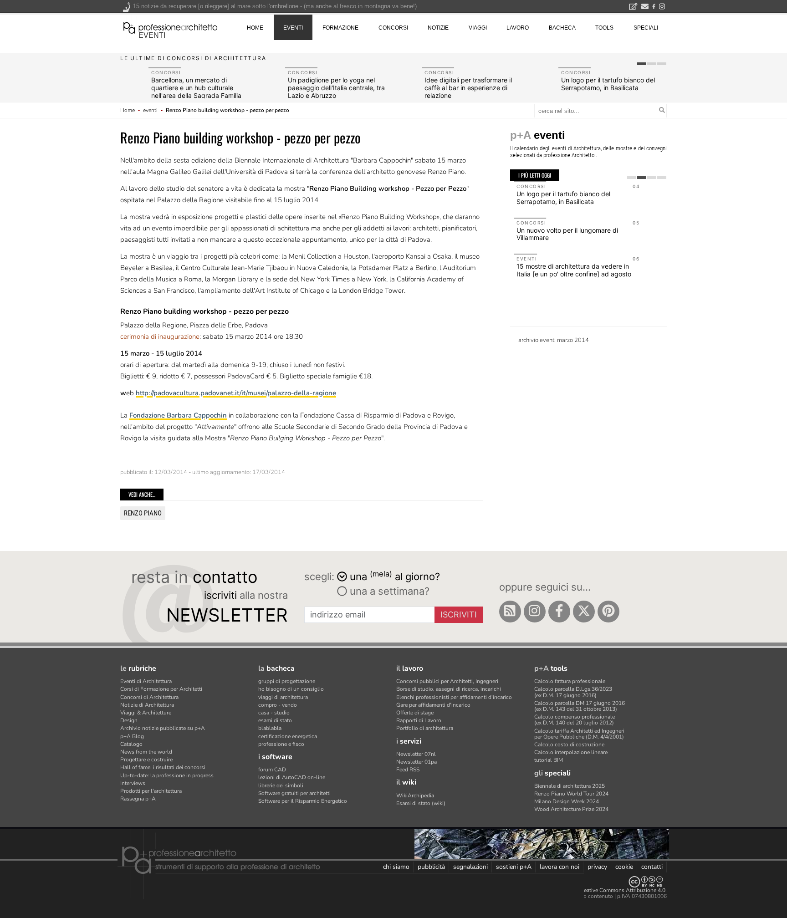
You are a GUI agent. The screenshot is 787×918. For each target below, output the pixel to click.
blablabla (269, 728)
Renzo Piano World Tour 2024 (571, 793)
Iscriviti (458, 614)
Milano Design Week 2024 (566, 801)
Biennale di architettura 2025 (569, 786)
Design (129, 720)
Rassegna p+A (138, 798)
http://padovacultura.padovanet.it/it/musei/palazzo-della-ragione (236, 393)
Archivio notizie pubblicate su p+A (162, 728)
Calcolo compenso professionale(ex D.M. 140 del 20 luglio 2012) (574, 719)
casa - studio (274, 712)
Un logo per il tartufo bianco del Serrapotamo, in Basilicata (608, 84)
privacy (597, 866)
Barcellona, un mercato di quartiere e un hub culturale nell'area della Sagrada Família (196, 87)
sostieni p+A (513, 866)
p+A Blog (132, 736)
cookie (624, 866)
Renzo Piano (143, 513)
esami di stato (275, 720)
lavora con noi (559, 866)
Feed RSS (407, 769)
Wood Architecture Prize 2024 (571, 809)
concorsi (393, 28)
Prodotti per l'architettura (151, 791)
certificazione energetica (287, 736)
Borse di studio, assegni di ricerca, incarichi (448, 689)
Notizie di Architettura (147, 705)
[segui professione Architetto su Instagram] (535, 611)
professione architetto (170, 27)
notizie (438, 28)
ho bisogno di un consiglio (291, 689)
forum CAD (272, 769)
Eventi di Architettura (146, 681)
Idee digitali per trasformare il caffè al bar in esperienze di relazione (468, 87)
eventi (151, 35)
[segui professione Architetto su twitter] (584, 611)
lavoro (517, 28)
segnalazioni (470, 866)
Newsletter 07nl (416, 754)
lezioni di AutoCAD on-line (291, 777)
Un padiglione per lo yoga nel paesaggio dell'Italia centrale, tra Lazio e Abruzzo (336, 87)
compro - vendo (277, 705)
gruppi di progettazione (286, 681)
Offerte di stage (415, 712)
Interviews (132, 783)
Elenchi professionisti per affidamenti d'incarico (454, 697)
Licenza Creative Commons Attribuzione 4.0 (611, 890)
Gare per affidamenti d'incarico (433, 705)
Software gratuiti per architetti (294, 793)
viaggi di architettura (283, 697)
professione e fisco (281, 744)
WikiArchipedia (415, 795)
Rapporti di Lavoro (418, 720)
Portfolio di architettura (424, 728)
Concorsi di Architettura (149, 697)
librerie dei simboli (280, 785)
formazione (340, 28)
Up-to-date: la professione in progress (167, 775)
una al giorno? (395, 575)
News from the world (146, 751)
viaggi (478, 28)
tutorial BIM (548, 760)
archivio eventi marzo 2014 (553, 340)
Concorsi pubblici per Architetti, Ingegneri (447, 681)
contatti (652, 866)
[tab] (641, 63)
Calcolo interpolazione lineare (571, 752)
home (255, 28)
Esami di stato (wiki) (420, 803)
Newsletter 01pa (416, 761)
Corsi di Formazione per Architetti (161, 689)
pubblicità (431, 866)
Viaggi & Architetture (145, 712)
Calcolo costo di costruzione (569, 744)
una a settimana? (388, 591)
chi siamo (396, 866)
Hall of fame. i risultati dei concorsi (162, 767)
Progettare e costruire (146, 759)
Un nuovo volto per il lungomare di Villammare (563, 234)
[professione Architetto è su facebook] (559, 611)
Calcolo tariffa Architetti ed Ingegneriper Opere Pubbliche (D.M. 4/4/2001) (579, 733)
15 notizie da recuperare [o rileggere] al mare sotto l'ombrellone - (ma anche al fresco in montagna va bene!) (275, 6)
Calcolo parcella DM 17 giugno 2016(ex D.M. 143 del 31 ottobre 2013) (579, 706)
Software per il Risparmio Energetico (302, 801)
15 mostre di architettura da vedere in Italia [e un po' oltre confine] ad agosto (570, 270)
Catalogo (131, 744)
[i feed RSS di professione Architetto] (510, 611)
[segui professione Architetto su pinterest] (608, 611)
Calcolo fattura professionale (569, 681)
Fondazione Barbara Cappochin (178, 415)
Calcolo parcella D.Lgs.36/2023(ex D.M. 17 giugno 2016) (573, 692)
